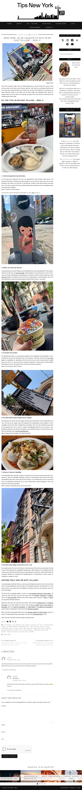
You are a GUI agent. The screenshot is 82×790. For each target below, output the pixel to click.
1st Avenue (8, 625)
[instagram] (67, 40)
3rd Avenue (26, 625)
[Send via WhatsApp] (15, 622)
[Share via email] (7, 622)
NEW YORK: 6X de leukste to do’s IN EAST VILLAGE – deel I (14, 643)
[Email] (72, 44)
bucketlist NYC (36, 625)
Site (3, 739)
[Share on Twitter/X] (13, 622)
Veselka (15, 631)
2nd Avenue (17, 625)
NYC (43, 628)
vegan (9, 631)
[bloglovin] (77, 40)
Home (9, 23)
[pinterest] (67, 44)
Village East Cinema (26, 631)
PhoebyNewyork (7, 630)
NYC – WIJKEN (32, 23)
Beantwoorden (9, 670)
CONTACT (49, 27)
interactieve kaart (67, 159)
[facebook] (72, 40)
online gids (69, 141)
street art (18, 630)
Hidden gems (61, 23)
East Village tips (15, 628)
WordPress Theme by (70, 787)
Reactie (4, 706)
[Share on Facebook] (10, 622)
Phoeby (48, 628)
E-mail (4, 732)
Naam (4, 725)
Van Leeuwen (28, 630)
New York (37, 628)
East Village (31, 92)
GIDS (73, 23)
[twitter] (63, 40)
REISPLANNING (35, 27)
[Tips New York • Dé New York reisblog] (41, 11)
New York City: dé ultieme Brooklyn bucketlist (43, 643)
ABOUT (19, 23)
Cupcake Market (12, 626)
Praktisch (46, 23)
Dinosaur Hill (24, 626)
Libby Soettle (28, 628)
